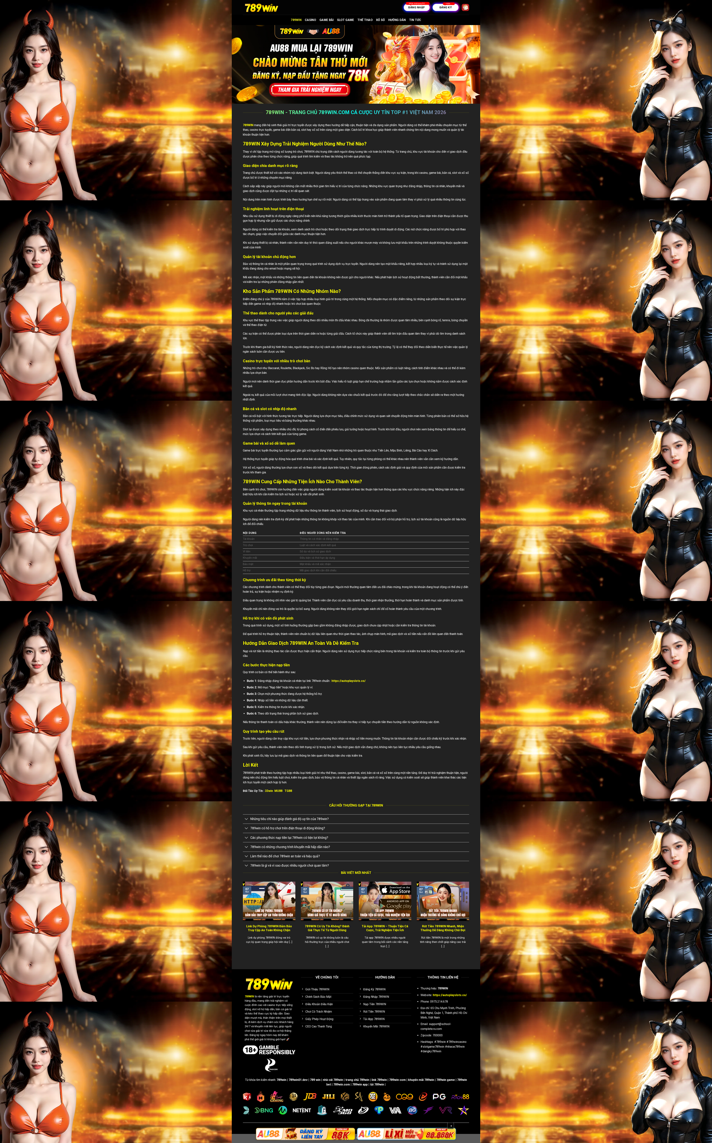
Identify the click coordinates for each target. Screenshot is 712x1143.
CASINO (310, 20)
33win (269, 791)
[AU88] (305, 1134)
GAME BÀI (326, 20)
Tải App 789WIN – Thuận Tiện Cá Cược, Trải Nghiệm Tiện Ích (385, 928)
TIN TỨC (415, 20)
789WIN (296, 20)
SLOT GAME (345, 20)
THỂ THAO (365, 20)
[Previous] (242, 919)
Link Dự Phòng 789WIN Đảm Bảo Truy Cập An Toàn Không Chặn (269, 928)
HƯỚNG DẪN (397, 20)
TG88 (288, 791)
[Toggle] (246, 819)
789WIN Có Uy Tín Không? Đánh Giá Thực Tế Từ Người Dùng (327, 928)
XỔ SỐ (380, 20)
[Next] (470, 919)
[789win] (261, 7)
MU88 (278, 791)
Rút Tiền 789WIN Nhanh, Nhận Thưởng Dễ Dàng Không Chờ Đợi (443, 928)
